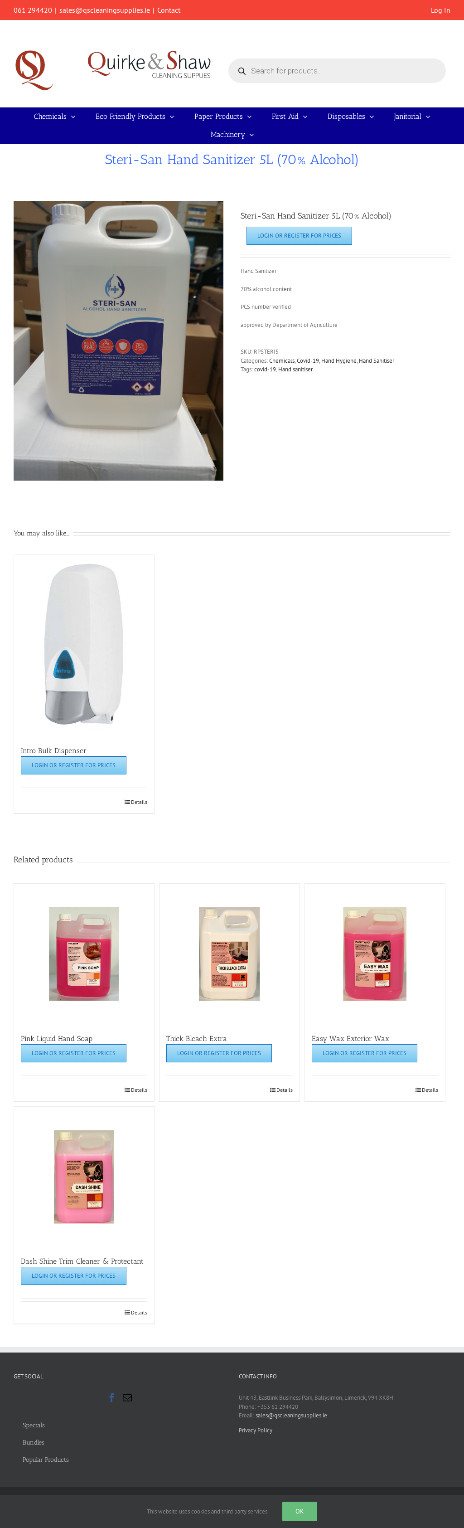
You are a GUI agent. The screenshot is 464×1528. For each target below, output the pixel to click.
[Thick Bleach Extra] (230, 954)
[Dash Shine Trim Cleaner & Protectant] (84, 1177)
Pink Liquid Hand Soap (56, 1038)
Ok (299, 1511)
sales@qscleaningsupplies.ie (104, 10)
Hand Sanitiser (376, 361)
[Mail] (127, 1397)
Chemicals (282, 361)
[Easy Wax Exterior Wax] (375, 954)
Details (139, 801)
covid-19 (265, 369)
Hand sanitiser (295, 369)
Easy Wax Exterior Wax (350, 1038)
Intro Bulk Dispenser (54, 750)
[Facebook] (111, 1397)
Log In (440, 10)
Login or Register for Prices (299, 235)
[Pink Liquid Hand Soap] (84, 954)
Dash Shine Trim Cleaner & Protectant (82, 1261)
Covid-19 (308, 361)
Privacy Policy (255, 1430)
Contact (168, 10)
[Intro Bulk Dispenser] (84, 645)
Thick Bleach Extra (196, 1038)
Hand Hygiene (339, 361)
